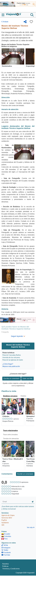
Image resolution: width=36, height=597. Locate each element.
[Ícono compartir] (25, 21)
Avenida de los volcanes (11, 357)
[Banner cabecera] (18, 4)
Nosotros (5, 564)
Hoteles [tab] (23, 396)
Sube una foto (27, 378)
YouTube (6, 555)
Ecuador (7, 534)
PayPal (4, 520)
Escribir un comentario (25, 474)
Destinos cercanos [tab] (10, 396)
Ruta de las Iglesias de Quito (12, 360)
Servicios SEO (7, 518)
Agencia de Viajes (8, 515)
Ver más (30, 527)
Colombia (7, 536)
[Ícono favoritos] (31, 21)
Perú (6, 539)
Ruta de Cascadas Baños (11, 355)
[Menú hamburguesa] (4, 14)
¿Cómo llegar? (7, 364)
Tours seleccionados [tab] (10, 434)
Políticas (5, 566)
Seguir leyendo (17, 336)
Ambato (5, 22)
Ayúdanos (5, 522)
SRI (3, 525)
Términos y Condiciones (11, 569)
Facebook (7, 552)
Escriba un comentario (12, 378)
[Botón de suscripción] (32, 502)
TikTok (5, 545)
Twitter (5, 550)
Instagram (6, 548)
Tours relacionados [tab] (10, 430)
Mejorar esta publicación (11, 366)
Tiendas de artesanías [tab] (11, 438)
